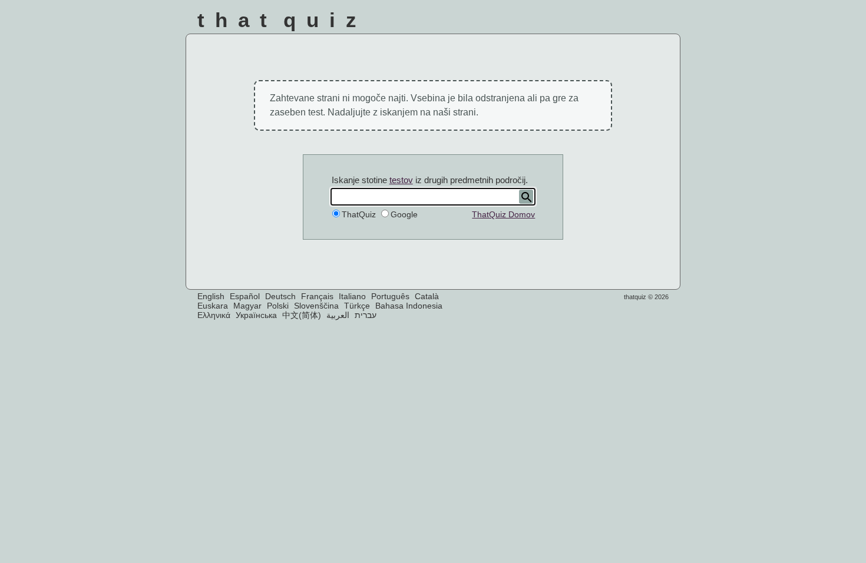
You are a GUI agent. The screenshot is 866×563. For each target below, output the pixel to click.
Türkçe (357, 305)
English (210, 296)
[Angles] (536, 23)
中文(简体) (301, 315)
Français (317, 296)
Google (404, 214)
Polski (278, 305)
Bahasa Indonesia (408, 305)
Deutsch (280, 296)
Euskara (212, 305)
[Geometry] (662, 23)
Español (245, 296)
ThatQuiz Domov (503, 214)
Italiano (352, 296)
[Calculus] (599, 23)
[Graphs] (630, 23)
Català (427, 296)
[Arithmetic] (567, 23)
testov (401, 180)
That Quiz (282, 19)
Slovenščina (316, 305)
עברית (365, 315)
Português (390, 296)
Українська (256, 315)
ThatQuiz (359, 214)
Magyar (247, 305)
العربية (337, 315)
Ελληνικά (213, 315)
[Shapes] (504, 23)
